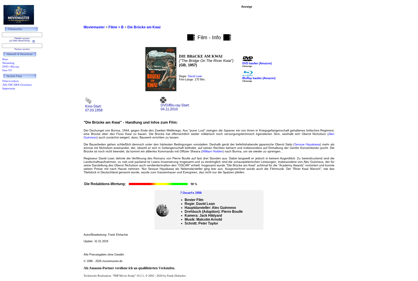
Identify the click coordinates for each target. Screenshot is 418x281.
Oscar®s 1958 (192, 192)
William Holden (212, 151)
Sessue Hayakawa (307, 144)
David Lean (195, 76)
